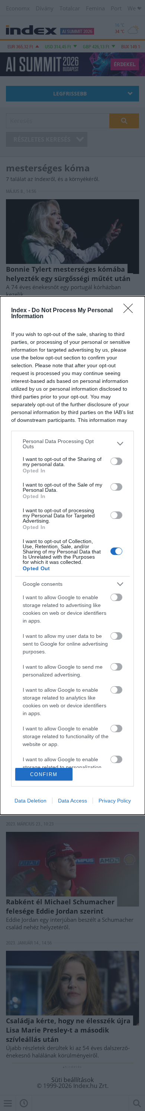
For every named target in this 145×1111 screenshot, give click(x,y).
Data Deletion (30, 801)
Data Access (72, 801)
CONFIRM (44, 774)
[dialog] (72, 555)
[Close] (130, 311)
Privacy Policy (115, 801)
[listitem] (72, 444)
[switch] (116, 461)
